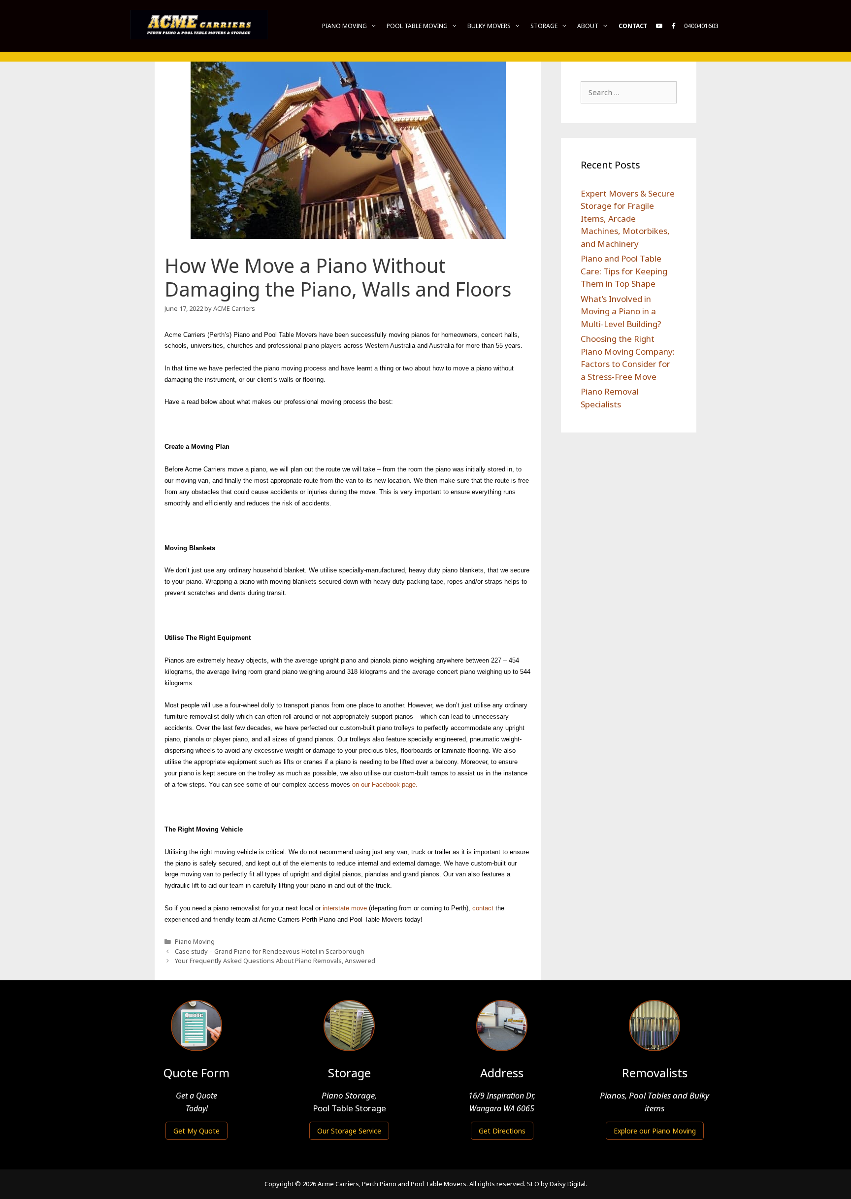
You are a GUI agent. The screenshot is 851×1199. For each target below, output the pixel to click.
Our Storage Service (349, 1130)
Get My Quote (196, 1130)
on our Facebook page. (385, 784)
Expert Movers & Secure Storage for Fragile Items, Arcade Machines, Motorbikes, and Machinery (628, 218)
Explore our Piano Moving (655, 1130)
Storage (543, 26)
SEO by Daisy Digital (556, 1183)
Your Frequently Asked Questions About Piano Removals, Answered (275, 960)
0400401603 (701, 26)
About (587, 26)
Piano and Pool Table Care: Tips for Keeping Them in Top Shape (624, 271)
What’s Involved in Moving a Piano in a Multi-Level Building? (621, 311)
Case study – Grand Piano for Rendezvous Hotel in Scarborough (269, 951)
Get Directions (502, 1130)
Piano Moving (344, 26)
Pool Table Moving (417, 26)
